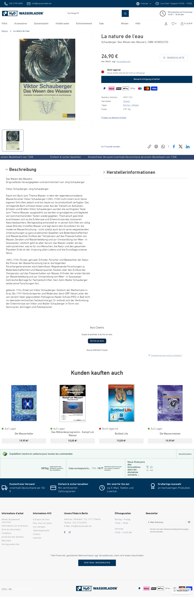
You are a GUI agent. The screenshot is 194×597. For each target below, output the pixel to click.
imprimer (37, 538)
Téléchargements (41, 531)
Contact (36, 534)
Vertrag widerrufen (10, 544)
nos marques (39, 527)
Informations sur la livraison (15, 526)
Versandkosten (123, 62)
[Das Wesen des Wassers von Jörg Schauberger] (47, 79)
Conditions (6, 533)
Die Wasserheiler (24, 433)
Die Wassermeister (170, 433)
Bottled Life (121, 433)
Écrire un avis (97, 341)
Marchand (6, 541)
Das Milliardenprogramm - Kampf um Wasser (72, 434)
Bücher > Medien (131, 105)
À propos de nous (41, 519)
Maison (5, 31)
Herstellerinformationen (130, 172)
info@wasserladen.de (41, 4)
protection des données (13, 537)
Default (126, 101)
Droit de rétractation (11, 530)
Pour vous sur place (42, 523)
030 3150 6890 (16, 4)
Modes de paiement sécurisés (11, 520)
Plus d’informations (185, 454)
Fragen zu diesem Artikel (113, 118)
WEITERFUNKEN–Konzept (24, 589)
